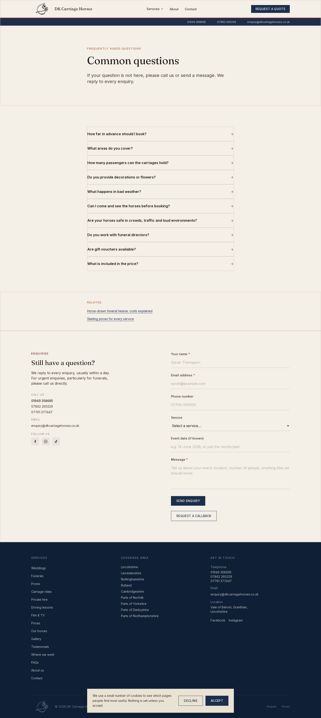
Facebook (218, 620)
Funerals (37, 576)
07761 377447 (41, 412)
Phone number (182, 396)
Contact (191, 9)
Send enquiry (188, 501)
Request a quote (270, 9)
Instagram (236, 620)
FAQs (35, 662)
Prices (35, 623)
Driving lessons (42, 607)
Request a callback (193, 516)
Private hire (39, 599)
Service (176, 417)
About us (37, 670)
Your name (180, 354)
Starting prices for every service (110, 319)
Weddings (38, 568)
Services (153, 9)
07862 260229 (226, 22)
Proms (35, 584)
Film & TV (38, 615)
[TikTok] (56, 441)
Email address (183, 375)
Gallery (36, 639)
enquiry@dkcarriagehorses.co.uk (268, 22)
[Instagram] (46, 441)
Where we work (42, 654)
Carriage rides (41, 591)
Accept (217, 700)
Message (179, 459)
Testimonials (40, 647)
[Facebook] (35, 441)
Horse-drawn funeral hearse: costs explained (119, 311)
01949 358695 (196, 22)
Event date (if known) (187, 438)
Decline (190, 700)
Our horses (39, 631)
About (174, 9)
